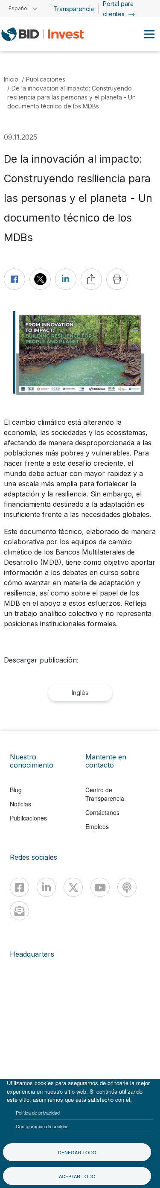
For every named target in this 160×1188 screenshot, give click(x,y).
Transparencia (73, 8)
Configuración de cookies (42, 1126)
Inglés (80, 692)
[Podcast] (127, 887)
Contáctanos (102, 812)
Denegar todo (77, 1152)
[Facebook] (19, 887)
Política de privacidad (38, 1112)
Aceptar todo (77, 1176)
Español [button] (19, 8)
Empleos (97, 826)
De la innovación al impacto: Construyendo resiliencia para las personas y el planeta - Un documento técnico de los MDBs (71, 97)
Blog (16, 789)
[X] (73, 887)
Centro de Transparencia (104, 794)
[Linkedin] (46, 887)
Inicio (11, 79)
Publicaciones (45, 79)
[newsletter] (19, 910)
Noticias (20, 804)
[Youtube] (100, 887)
